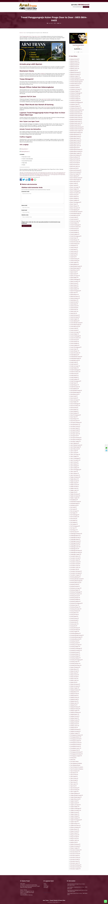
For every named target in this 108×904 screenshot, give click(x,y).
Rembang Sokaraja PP (75, 599)
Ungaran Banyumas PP (75, 799)
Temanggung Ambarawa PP (76, 735)
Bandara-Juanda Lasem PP (76, 123)
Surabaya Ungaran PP (75, 733)
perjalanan (43, 73)
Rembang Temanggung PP (76, 603)
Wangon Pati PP (74, 842)
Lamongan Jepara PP (75, 428)
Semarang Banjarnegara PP (76, 637)
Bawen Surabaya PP (74, 200)
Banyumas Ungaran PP (75, 174)
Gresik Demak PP (74, 247)
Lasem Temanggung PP (75, 469)
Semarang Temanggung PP (76, 659)
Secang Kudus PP (74, 622)
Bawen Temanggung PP (75, 202)
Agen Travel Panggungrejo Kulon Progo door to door (45, 172)
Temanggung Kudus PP (75, 746)
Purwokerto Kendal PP (75, 563)
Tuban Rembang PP (74, 787)
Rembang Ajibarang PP (75, 577)
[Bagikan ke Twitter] (23, 180)
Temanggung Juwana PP (75, 742)
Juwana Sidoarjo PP (74, 341)
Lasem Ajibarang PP (74, 443)
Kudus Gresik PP (74, 396)
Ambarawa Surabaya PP (75, 100)
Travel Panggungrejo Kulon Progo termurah (27, 175)
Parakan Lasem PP (74, 490)
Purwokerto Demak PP (75, 558)
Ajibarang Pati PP (74, 70)
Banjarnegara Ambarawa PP (76, 132)
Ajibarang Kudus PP (74, 66)
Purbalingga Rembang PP (76, 550)
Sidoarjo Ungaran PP (74, 688)
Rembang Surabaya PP (75, 601)
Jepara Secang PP (74, 283)
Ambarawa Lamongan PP (76, 89)
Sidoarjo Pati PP (73, 682)
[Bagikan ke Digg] (26, 180)
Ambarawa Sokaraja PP (75, 98)
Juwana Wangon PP (74, 351)
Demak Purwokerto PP (75, 226)
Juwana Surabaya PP (74, 345)
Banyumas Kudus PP (75, 164)
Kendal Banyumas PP (75, 360)
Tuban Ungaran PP (74, 791)
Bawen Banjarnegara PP (75, 179)
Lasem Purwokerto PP (75, 460)
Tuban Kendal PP (74, 780)
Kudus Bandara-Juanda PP (76, 390)
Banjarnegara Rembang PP (76, 149)
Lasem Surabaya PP (74, 467)
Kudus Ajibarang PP (74, 388)
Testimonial (72, 759)
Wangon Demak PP (74, 831)
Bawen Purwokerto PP (75, 192)
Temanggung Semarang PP (76, 754)
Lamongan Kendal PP (75, 430)
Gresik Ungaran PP (74, 262)
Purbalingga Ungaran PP (75, 554)
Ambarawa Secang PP (75, 95)
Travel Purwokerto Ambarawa (76, 769)
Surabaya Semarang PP (75, 731)
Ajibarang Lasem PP (74, 68)
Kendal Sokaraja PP (74, 377)
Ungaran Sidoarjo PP (74, 814)
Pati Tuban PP (73, 528)
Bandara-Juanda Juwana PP (76, 117)
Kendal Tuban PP (74, 383)
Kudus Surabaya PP (74, 413)
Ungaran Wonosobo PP (75, 825)
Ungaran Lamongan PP (75, 804)
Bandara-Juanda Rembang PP (77, 127)
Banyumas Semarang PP (75, 172)
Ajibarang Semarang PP (75, 74)
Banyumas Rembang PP (75, 170)
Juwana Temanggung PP (75, 347)
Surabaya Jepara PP (74, 718)
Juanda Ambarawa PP (75, 298)
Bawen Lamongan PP (75, 187)
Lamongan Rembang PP (75, 437)
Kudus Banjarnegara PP (75, 392)
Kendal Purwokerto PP (75, 371)
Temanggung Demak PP (75, 738)
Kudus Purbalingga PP (75, 403)
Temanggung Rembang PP (76, 752)
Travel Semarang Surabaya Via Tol (78, 45)
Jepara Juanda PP (74, 273)
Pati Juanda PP (73, 509)
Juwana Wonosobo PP (75, 352)
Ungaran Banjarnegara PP (76, 797)
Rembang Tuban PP (74, 605)
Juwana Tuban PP (74, 349)
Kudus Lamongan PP (75, 400)
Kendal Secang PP (74, 373)
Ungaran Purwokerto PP (75, 810)
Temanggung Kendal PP (75, 744)
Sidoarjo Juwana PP (74, 674)
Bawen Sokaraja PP (74, 198)
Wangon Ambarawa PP (75, 827)
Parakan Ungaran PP (74, 497)
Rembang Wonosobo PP (75, 609)
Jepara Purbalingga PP (75, 279)
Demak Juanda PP (74, 219)
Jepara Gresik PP (74, 272)
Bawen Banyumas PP (75, 181)
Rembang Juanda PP (75, 586)
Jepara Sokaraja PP (74, 287)
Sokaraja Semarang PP (75, 708)
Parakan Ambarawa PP (75, 477)
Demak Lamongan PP (75, 221)
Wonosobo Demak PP (75, 853)
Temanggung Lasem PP (75, 748)
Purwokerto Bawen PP (75, 556)
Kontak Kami (86, 6)
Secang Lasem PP (74, 624)
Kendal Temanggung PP (75, 381)
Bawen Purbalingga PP (75, 191)
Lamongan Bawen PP (75, 424)
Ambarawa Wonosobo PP (76, 108)
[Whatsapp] (106, 448)
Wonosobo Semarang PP (75, 866)
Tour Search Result (74, 761)
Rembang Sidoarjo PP (75, 597)
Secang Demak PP (74, 614)
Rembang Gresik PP (74, 584)
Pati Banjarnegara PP (75, 503)
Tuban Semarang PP (74, 789)
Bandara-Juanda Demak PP (76, 113)
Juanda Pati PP (73, 313)
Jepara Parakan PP (74, 277)
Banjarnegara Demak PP (75, 136)
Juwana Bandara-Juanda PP (76, 322)
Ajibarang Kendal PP (74, 64)
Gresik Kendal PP (74, 253)
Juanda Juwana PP (74, 305)
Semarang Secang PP (75, 652)
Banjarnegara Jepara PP (75, 138)
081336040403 (83, 5)
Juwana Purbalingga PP (75, 336)
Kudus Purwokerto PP (75, 405)
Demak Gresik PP (74, 217)
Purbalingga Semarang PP (76, 552)
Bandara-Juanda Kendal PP (76, 119)
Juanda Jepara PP (74, 304)
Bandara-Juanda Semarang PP (77, 128)
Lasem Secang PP (74, 462)
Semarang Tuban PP (74, 661)
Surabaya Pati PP (74, 727)
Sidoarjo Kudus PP (74, 678)
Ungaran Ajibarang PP (75, 793)
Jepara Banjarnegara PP (75, 268)
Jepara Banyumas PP (75, 270)
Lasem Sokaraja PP (74, 465)
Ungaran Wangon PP (75, 823)
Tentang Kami (73, 757)
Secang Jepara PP (74, 616)
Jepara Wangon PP (74, 294)
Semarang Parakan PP (75, 646)
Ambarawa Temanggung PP (76, 102)
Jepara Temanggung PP (75, 290)
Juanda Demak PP (74, 302)
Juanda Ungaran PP (74, 319)
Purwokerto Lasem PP (75, 567)
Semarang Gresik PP (74, 641)
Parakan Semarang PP (75, 496)
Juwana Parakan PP (74, 334)
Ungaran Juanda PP (74, 802)
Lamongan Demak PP (75, 426)
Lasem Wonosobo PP (75, 475)
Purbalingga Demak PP (75, 537)
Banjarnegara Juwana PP (75, 140)
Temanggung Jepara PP (75, 740)
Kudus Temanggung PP (75, 415)
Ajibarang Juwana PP (74, 63)
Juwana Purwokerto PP (75, 337)
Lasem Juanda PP (74, 452)
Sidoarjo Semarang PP (75, 686)
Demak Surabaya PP (74, 234)
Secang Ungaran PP (74, 631)
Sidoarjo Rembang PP (75, 684)
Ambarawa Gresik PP (74, 85)
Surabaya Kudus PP (74, 723)
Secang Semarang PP (75, 629)
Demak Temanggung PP (75, 236)
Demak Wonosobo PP (75, 241)
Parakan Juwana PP (74, 484)
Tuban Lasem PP (74, 784)
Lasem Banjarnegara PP (75, 447)
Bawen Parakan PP (74, 189)
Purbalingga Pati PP (74, 548)
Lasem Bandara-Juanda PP (76, 445)
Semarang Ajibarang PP (75, 633)
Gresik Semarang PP (74, 260)
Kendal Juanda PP (74, 364)
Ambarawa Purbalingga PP (76, 93)
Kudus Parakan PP (74, 401)
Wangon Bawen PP (74, 829)
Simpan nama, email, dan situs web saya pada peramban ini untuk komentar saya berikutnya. (41, 222)
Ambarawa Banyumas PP (75, 83)
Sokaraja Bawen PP (74, 691)
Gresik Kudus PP (74, 255)
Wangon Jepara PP (74, 833)
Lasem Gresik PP (74, 450)
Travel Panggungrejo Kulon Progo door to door (30, 36)
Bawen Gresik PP (74, 183)
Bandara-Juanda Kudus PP (76, 121)
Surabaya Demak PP (74, 716)
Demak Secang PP (74, 228)
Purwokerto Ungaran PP (75, 575)
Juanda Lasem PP (74, 311)
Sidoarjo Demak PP (74, 671)
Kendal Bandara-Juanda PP (76, 356)
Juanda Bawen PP (74, 300)
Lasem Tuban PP (74, 471)
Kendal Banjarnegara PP (75, 358)
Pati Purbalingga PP (74, 514)
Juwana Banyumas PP (75, 326)
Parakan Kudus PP (74, 488)
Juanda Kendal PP (74, 307)
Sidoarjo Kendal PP (74, 676)
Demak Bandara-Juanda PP (76, 211)
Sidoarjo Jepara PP (74, 673)
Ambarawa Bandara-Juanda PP (77, 79)
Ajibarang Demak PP (74, 59)
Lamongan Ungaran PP (75, 441)
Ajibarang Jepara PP (74, 61)
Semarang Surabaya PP (75, 657)
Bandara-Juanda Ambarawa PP (77, 110)
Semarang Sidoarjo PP (75, 654)
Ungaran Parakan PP (74, 806)
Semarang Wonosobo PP (75, 665)
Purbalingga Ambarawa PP (76, 533)
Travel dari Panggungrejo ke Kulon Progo (46, 173)
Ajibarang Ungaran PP (75, 76)
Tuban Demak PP (74, 774)
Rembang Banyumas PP (75, 582)
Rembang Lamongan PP (75, 588)
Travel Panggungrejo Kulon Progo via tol (42, 175)
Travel (60, 23)
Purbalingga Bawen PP (75, 535)
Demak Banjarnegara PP (75, 213)
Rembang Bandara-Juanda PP (77, 578)
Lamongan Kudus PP (75, 432)
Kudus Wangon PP (74, 418)
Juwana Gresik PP (74, 328)
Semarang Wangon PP (75, 663)
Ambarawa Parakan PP (75, 91)
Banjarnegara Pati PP (75, 147)
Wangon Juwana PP (74, 834)
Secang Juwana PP (74, 618)
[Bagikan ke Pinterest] (32, 180)
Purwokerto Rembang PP (76, 571)
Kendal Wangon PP (74, 384)
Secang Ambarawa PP (75, 610)
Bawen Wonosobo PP (75, 207)
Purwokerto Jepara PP (75, 560)
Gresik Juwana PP (74, 251)
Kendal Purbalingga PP (75, 369)
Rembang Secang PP (75, 595)
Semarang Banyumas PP (75, 639)
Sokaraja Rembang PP (75, 706)
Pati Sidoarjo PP (73, 520)
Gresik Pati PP (73, 256)
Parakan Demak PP (74, 480)
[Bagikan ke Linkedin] (29, 180)
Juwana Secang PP (74, 339)
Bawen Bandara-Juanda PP (76, 177)
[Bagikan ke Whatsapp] (35, 180)
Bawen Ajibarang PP (74, 175)
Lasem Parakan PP (74, 456)
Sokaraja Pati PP (73, 705)
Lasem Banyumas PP (75, 448)
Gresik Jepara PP (74, 249)
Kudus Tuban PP (74, 416)
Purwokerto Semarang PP (76, 573)
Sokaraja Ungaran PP (74, 710)
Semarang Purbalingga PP (76, 648)
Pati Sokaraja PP (73, 522)
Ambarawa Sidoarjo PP (75, 96)
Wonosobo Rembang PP (75, 865)
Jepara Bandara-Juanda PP (76, 266)
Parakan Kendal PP (74, 486)
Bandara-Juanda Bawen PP (76, 111)
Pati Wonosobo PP (74, 531)
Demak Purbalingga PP (75, 224)
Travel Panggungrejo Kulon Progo (28, 174)
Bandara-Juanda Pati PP (75, 125)
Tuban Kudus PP (74, 782)
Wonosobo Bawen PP (75, 851)
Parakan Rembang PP (75, 494)
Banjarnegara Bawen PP (75, 134)
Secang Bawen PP (74, 612)
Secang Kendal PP (74, 620)
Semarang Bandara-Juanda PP (77, 635)
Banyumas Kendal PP (75, 162)
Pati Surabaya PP (74, 524)
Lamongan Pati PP (74, 435)
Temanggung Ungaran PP (76, 755)
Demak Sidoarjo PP (74, 230)
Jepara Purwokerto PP (75, 281)
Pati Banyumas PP (74, 505)
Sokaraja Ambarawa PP (75, 689)
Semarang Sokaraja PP (75, 656)
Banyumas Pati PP (74, 168)
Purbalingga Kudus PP (75, 545)
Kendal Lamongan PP (75, 366)
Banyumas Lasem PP (75, 166)
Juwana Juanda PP (74, 330)
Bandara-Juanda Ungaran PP (76, 130)
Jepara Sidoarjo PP (74, 285)
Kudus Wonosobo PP (75, 420)
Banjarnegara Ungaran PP (76, 153)
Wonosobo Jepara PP (75, 855)
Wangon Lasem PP (74, 840)
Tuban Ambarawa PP (74, 770)
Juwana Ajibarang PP (74, 320)
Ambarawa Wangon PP (75, 106)
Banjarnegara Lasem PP (75, 145)
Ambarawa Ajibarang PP (75, 78)
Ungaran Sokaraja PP (74, 816)
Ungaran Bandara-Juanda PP (76, 795)
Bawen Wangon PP (74, 206)
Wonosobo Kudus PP (75, 861)
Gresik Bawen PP (74, 245)
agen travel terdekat (46, 99)
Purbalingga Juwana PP (75, 541)
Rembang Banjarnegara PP (76, 580)
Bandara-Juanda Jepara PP (76, 115)
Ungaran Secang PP (74, 812)
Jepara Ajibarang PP (74, 264)
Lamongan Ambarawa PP (76, 422)
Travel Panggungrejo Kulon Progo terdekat (57, 174)
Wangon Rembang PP (75, 844)
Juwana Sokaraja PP (74, 343)
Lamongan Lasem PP (75, 433)
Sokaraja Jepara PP (74, 695)
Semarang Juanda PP (75, 642)
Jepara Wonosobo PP (75, 296)
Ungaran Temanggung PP (76, 819)
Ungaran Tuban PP (74, 821)
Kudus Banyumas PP (75, 394)
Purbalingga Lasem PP (75, 546)
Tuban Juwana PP (74, 778)
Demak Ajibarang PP (74, 209)
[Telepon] (106, 450)
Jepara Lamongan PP (75, 275)
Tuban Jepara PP (74, 776)
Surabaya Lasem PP (74, 725)
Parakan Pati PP (73, 492)
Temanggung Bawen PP (75, 737)
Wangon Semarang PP (75, 846)
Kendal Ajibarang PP (74, 354)
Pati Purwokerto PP (74, 516)
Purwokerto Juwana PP (75, 561)
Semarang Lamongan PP (75, 644)
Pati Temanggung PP (75, 526)
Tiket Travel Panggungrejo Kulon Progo (32, 173)
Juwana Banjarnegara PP (75, 324)
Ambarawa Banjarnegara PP (76, 81)
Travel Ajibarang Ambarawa (76, 763)
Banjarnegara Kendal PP (75, 142)
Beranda (21, 32)
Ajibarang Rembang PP (75, 72)
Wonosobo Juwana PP (75, 857)
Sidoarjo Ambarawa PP (75, 667)
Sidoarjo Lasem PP (74, 680)
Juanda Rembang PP (75, 315)
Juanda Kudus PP (74, 309)
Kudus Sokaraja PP (74, 411)
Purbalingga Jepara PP (75, 539)
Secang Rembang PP (75, 627)
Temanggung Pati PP (75, 750)
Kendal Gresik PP (74, 362)
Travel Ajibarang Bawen (75, 765)
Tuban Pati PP (73, 786)
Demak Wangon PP (74, 239)
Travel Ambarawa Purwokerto (76, 767)
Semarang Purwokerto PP (76, 650)
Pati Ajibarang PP (74, 499)
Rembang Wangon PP (75, 607)
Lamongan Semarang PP (75, 439)
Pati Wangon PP (74, 529)
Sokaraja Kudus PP (74, 701)
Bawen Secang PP (74, 194)
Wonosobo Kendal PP (75, 859)
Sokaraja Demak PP (74, 693)
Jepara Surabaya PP (74, 288)
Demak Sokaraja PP (74, 232)
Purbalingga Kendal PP (75, 543)
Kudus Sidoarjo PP (74, 409)
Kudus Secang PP (74, 407)
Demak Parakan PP (74, 223)
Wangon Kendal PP (74, 836)
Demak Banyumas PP (75, 215)
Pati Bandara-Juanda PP (75, 501)
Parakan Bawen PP (74, 479)
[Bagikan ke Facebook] (21, 180)
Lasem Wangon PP (74, 473)
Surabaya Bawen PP (74, 714)
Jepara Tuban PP (74, 292)
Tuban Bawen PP (74, 772)
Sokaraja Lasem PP (74, 703)
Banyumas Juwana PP (75, 160)
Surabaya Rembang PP (75, 729)
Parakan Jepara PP (74, 482)
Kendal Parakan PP (74, 368)
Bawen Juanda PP (74, 185)
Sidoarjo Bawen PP (74, 669)
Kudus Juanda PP (74, 398)
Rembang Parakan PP (75, 590)
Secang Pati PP (73, 625)
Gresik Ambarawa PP (74, 243)
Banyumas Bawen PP (75, 157)
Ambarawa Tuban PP (74, 104)
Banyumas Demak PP (75, 159)
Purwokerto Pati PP (74, 569)
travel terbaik (47, 107)
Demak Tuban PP (74, 238)
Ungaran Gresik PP (74, 801)
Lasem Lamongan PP (75, 454)
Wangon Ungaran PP (75, 848)
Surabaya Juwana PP (74, 720)
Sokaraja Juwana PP (74, 697)
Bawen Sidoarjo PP (74, 196)
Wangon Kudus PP (74, 838)
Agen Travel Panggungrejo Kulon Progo (28, 172)
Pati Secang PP (73, 518)
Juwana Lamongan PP (75, 332)
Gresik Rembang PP (74, 258)
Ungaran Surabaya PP (75, 818)
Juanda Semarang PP (75, 317)
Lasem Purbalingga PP (75, 458)
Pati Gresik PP (73, 507)
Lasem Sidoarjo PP (74, 464)
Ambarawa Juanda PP (75, 87)
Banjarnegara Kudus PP (75, 143)
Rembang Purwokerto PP (76, 593)
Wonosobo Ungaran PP (75, 868)
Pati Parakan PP (73, 513)
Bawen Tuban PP (74, 204)
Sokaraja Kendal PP (74, 699)
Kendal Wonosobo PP (75, 386)
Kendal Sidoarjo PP (74, 375)
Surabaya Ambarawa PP (75, 712)
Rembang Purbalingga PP (76, 592)
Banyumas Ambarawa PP (75, 155)
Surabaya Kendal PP (74, 721)
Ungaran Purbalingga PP (75, 808)
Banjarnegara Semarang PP (76, 151)
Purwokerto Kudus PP (75, 565)
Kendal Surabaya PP (74, 379)
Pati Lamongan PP (74, 511)
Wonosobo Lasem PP (75, 863)
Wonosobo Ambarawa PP (76, 850)
